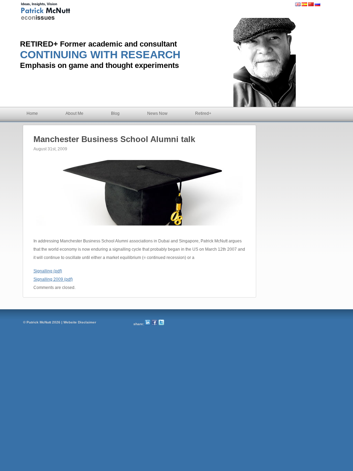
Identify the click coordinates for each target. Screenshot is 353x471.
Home (32, 113)
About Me (74, 113)
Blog (115, 113)
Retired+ (203, 113)
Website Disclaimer (79, 322)
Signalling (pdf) (47, 271)
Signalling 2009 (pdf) (53, 279)
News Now (157, 113)
